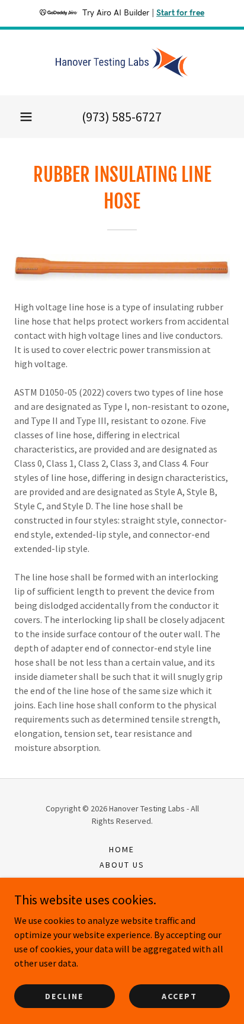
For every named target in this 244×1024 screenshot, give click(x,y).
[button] (26, 117)
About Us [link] (122, 864)
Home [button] (121, 849)
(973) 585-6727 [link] (122, 116)
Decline (64, 995)
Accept (179, 995)
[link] (122, 62)
